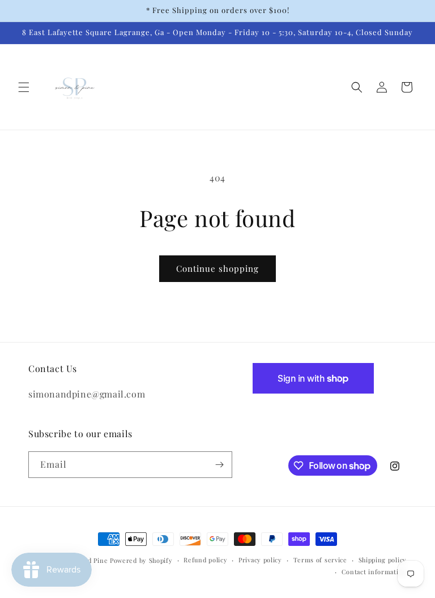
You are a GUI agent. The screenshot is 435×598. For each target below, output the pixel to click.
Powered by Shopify (141, 560)
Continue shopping (217, 268)
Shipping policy (383, 560)
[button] (23, 87)
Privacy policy (260, 560)
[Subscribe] (219, 464)
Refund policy (205, 560)
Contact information (374, 571)
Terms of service (320, 560)
